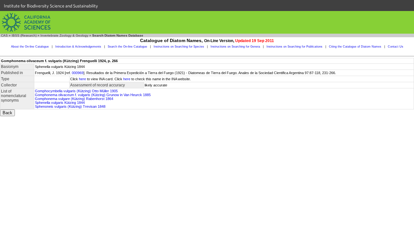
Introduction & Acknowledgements (78, 46)
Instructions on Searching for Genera (235, 46)
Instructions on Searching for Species (179, 46)
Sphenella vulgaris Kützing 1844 (60, 103)
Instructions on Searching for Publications (294, 46)
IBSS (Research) (24, 35)
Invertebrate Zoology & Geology (64, 35)
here (82, 79)
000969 (77, 73)
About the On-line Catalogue (30, 46)
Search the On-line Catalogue (127, 46)
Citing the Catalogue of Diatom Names (355, 46)
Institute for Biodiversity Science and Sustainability (51, 5)
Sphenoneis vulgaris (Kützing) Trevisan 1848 (70, 106)
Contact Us (395, 46)
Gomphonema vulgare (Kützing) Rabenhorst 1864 (74, 99)
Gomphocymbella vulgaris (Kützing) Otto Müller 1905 (76, 91)
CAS (4, 35)
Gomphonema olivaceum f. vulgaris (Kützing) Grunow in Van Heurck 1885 (93, 95)
